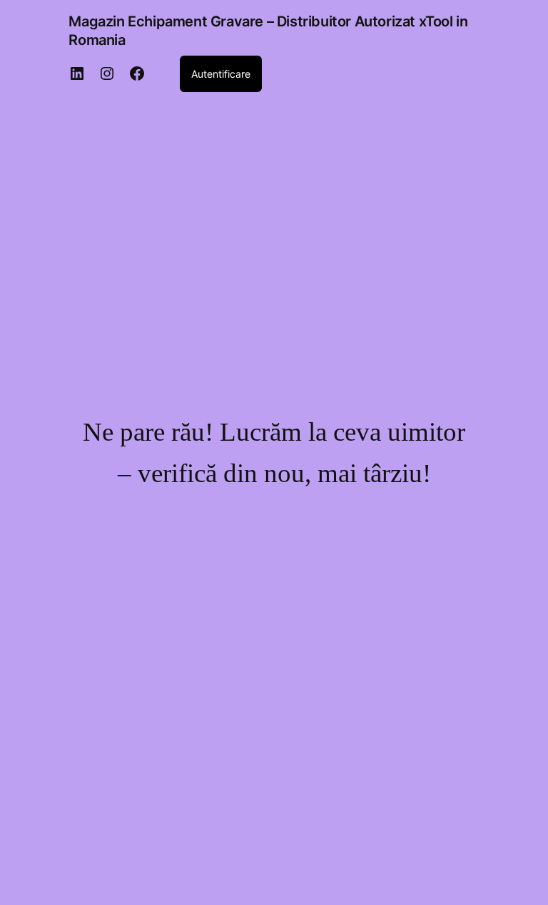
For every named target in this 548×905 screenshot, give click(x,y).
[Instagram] (107, 73)
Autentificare (220, 74)
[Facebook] (137, 73)
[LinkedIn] (77, 73)
